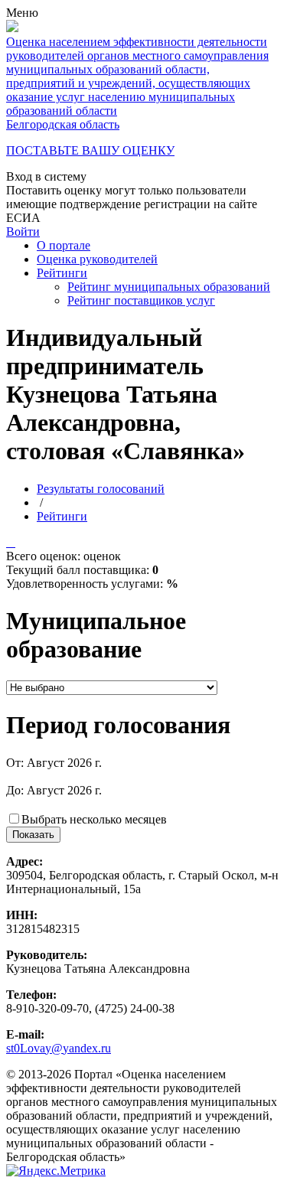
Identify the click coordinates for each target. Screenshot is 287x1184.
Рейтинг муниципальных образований (168, 286)
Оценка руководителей (97, 259)
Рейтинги (62, 272)
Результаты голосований (101, 488)
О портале (63, 245)
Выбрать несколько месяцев (94, 819)
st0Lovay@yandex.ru (58, 1048)
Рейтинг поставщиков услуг (141, 300)
